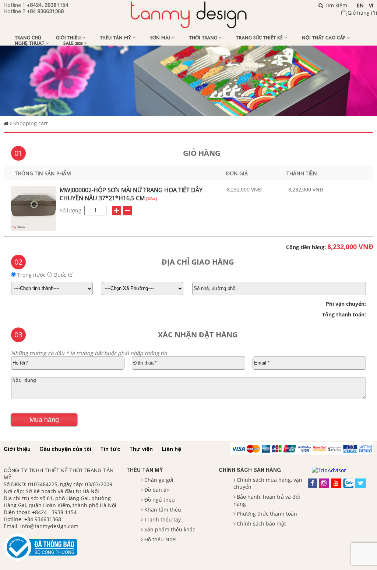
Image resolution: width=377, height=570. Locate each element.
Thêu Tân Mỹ (116, 37)
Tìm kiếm (335, 5)
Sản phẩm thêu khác (169, 529)
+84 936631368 (45, 11)
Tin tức (110, 449)
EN (360, 5)
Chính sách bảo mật (261, 523)
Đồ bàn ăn (157, 489)
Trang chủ (28, 37)
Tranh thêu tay (162, 519)
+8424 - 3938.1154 (54, 512)
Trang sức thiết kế (260, 37)
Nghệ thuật (30, 43)
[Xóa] (151, 199)
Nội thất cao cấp (324, 37)
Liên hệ (171, 449)
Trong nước (31, 274)
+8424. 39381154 (47, 5)
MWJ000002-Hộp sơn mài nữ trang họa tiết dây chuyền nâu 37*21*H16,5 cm (131, 194)
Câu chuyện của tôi (65, 449)
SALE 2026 (73, 43)
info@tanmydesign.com (49, 526)
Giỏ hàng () (362, 12)
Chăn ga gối (158, 479)
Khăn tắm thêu (162, 509)
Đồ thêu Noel (160, 539)
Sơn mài (161, 37)
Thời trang (204, 37)
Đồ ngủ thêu (159, 499)
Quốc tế (62, 274)
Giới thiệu (69, 37)
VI (371, 5)
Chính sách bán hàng (250, 470)
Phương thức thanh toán (267, 513)
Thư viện (141, 449)
